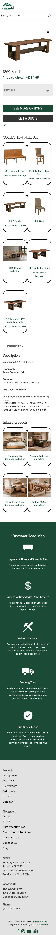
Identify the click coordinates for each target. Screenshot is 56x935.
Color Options (11, 838)
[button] (48, 32)
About (6, 822)
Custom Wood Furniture (17, 832)
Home (6, 816)
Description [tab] (14, 346)
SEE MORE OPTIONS (28, 108)
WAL (5, 125)
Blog (5, 848)
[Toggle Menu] (52, 6)
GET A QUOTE (28, 118)
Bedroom (8, 781)
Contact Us (10, 843)
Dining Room (10, 775)
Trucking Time (28, 682)
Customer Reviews (14, 827)
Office (6, 797)
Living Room (10, 786)
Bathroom (9, 791)
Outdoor (8, 802)
